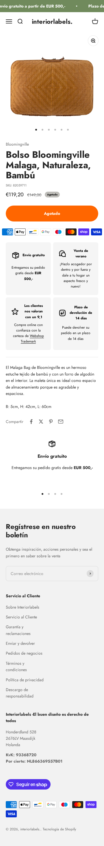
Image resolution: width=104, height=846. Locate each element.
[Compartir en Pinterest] (51, 421)
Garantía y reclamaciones (18, 630)
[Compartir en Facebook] (31, 421)
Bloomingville (17, 144)
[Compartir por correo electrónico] (61, 421)
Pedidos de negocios (24, 653)
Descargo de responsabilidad (20, 693)
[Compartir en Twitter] (41, 421)
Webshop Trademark (32, 338)
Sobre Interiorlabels (22, 607)
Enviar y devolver (20, 643)
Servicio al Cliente (21, 617)
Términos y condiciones (16, 666)
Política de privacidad (25, 680)
